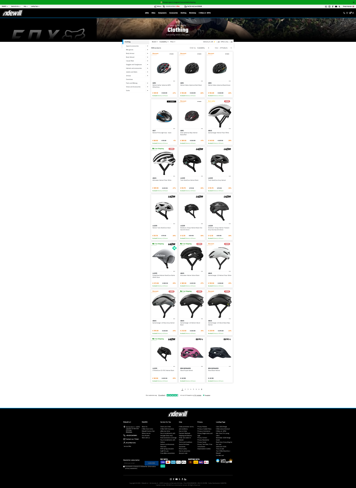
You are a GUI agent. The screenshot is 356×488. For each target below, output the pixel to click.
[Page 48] (201, 389)
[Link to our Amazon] (182, 479)
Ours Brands (146, 436)
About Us (144, 427)
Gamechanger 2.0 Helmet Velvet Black (190, 324)
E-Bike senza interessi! (223, 429)
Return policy (183, 449)
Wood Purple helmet (186, 370)
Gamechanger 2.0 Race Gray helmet (164, 323)
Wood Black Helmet (214, 370)
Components (162, 13)
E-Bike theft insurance (167, 429)
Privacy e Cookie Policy (204, 429)
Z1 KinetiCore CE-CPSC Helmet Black (163, 370)
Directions (129, 432)
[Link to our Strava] (179, 479)
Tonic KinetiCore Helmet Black (189, 180)
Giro (154, 83)
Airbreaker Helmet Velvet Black (189, 275)
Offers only (224, 42)
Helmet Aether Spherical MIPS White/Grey (162, 86)
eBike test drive (165, 431)
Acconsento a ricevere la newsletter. (140, 467)
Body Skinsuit (130, 57)
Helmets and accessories (134, 68)
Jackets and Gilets (131, 72)
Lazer (182, 178)
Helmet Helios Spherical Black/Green (219, 85)
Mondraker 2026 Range (223, 438)
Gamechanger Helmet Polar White (218, 133)
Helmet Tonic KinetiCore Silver (162, 228)
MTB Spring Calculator (167, 449)
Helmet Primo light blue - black (162, 133)
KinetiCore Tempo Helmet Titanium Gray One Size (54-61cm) (218, 229)
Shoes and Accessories (133, 87)
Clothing (183, 13)
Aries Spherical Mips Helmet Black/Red (188, 134)
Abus (210, 131)
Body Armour (130, 53)
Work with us (146, 438)
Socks (128, 90)
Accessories (173, 13)
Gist (154, 131)
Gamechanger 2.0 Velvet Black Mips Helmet (219, 324)
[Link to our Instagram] (171, 479)
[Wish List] (347, 13)
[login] (353, 13)
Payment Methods (184, 433)
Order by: (193, 48)
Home (172, 25)
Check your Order (165, 427)
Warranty (163, 447)
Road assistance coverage (168, 438)
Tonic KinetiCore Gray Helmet (217, 180)
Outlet (218, 440)
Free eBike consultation (167, 453)
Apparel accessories (132, 46)
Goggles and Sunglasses (134, 64)
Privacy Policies (202, 427)
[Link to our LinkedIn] (185, 479)
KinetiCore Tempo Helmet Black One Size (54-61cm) (191, 229)
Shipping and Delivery (185, 436)
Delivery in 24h (208, 42)
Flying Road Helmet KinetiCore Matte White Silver (164, 276)
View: (216, 48)
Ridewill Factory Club (148, 431)
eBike (147, 13)
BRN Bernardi (185, 368)
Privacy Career (201, 442)
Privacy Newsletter (203, 440)
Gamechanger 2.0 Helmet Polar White (219, 275)
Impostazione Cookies (204, 449)
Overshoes (129, 79)
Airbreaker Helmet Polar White (162, 180)
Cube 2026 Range (221, 427)
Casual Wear (130, 61)
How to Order (183, 431)
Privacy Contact (202, 438)
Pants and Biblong (131, 83)
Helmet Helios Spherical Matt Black (191, 85)
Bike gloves (129, 50)
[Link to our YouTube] (176, 479)
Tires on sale (220, 449)
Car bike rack (220, 455)
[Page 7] (199, 389)
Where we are (146, 433)
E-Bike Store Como (147, 429)
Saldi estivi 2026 (221, 447)
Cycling (177, 25)
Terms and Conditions (185, 442)
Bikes (153, 13)
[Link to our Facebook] (174, 479)
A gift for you (164, 451)
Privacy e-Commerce (203, 431)
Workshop (192, 13)
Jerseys (128, 76)
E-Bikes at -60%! (205, 13)
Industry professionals (167, 444)
